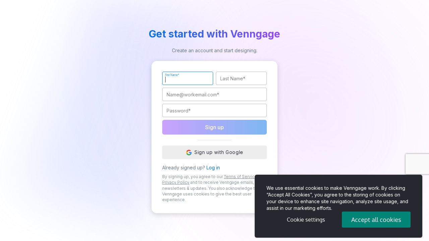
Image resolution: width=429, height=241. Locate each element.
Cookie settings (306, 219)
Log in (213, 167)
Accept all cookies (376, 219)
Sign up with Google (218, 152)
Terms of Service (240, 176)
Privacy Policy (175, 182)
